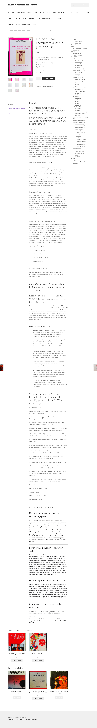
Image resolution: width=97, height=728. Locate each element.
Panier (35, 12)
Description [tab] (11, 104)
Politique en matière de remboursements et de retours (22, 24)
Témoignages (59, 18)
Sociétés (51, 86)
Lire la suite (17, 697)
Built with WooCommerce (30, 719)
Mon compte (11, 12)
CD (23, 18)
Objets (60, 12)
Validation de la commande (24, 12)
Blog (48, 12)
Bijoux (54, 12)
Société (28, 30)
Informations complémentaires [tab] (16, 108)
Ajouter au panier (48, 78)
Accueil (11, 30)
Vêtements (31, 18)
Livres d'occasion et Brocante (22, 4)
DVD (17, 18)
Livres (9, 18)
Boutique (42, 12)
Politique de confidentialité (46, 18)
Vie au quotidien (21, 30)
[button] (30, 39)
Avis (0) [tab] (10, 113)
